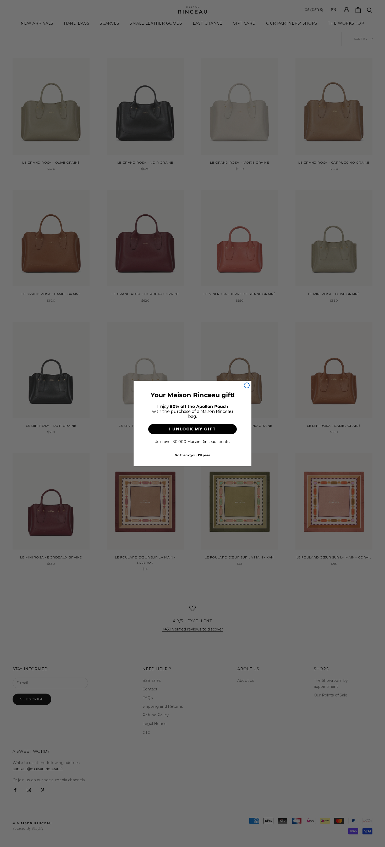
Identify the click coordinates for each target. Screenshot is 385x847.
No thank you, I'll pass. (193, 455)
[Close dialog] (246, 385)
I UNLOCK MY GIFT (192, 429)
